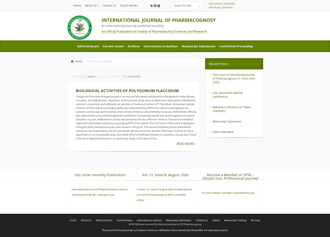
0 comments (132, 76)
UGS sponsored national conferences (228, 94)
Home (78, 61)
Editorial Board (104, 220)
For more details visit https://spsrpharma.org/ (228, 192)
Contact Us (202, 220)
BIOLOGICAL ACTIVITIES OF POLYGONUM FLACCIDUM (127, 90)
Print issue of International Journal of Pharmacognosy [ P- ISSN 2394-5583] (234, 78)
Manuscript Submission (227, 121)
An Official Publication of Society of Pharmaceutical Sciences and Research (154, 31)
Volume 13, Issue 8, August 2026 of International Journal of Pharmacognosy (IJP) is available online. (164, 195)
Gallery (216, 220)
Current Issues (124, 220)
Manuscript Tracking (235, 220)
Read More (185, 143)
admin (91, 76)
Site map (255, 220)
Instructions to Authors (149, 220)
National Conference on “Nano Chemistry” (232, 109)
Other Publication (223, 132)
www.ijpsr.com (106, 194)
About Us (86, 220)
